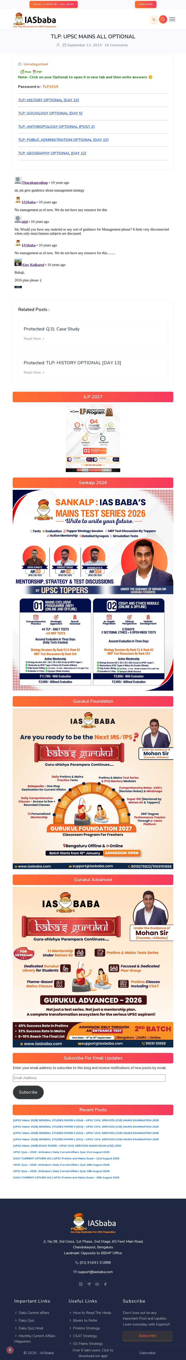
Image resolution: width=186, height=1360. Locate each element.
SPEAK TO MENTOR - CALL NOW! (53, 4)
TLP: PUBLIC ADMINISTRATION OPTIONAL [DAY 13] (63, 139)
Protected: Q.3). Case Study (51, 329)
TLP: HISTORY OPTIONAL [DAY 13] (48, 100)
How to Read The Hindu (92, 1312)
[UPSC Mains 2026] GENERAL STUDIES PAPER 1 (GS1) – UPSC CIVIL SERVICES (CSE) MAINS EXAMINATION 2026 (86, 1139)
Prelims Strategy (86, 1328)
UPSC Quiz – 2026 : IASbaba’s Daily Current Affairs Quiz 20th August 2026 (61, 1165)
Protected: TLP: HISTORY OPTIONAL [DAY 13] (72, 363)
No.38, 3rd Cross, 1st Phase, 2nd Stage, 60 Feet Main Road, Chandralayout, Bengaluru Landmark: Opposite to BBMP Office (95, 1247)
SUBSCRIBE (146, 4)
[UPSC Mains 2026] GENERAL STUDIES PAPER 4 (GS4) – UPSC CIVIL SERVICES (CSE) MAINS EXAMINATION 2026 (86, 1120)
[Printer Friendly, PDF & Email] (31, 71)
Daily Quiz (26, 1320)
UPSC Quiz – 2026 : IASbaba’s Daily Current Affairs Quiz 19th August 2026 (61, 1171)
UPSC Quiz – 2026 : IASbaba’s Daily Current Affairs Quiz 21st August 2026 (61, 1152)
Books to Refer (85, 1320)
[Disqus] (93, 231)
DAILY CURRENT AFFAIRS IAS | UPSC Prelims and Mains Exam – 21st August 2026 (66, 1158)
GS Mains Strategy (88, 1343)
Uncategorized (36, 64)
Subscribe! (148, 1352)
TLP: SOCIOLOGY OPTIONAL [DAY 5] (50, 113)
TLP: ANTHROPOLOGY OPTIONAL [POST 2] (56, 126)
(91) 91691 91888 (95, 1262)
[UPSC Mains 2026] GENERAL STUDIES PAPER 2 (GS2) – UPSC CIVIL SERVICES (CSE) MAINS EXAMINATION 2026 (86, 1133)
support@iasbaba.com (95, 1271)
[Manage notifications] (10, 1350)
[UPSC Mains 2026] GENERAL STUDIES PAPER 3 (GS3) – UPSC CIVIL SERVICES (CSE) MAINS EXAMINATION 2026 (86, 1126)
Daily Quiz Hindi (31, 1328)
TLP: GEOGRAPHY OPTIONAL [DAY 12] (52, 153)
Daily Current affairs (34, 1312)
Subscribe (28, 1092)
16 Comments (116, 45)
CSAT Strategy (85, 1335)
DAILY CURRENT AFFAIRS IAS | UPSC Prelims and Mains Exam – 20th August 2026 (66, 1177)
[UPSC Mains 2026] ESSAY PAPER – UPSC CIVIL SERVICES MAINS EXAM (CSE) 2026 (67, 1146)
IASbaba (47, 1352)
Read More (33, 338)
